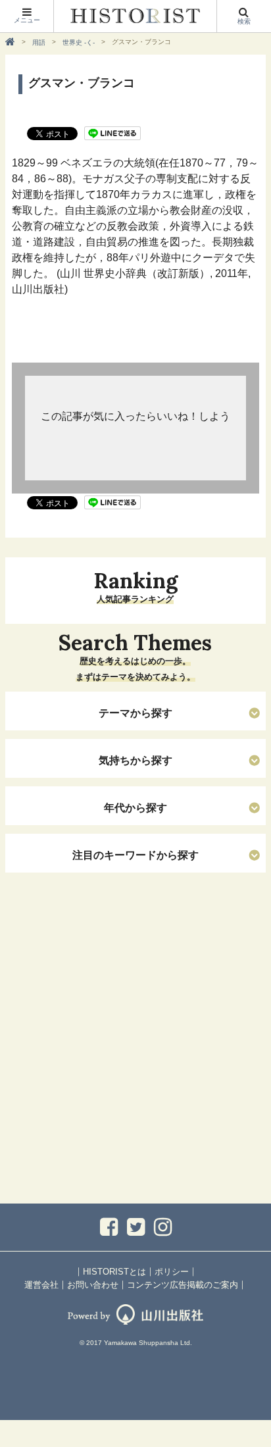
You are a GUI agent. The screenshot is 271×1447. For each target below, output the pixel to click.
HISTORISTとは (114, 1272)
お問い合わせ (92, 1285)
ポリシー (172, 1272)
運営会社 (41, 1285)
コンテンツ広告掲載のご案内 (182, 1285)
